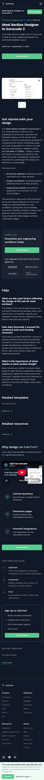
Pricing (26, 747)
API (3, 716)
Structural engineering (12, 20)
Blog (25, 732)
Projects (5, 701)
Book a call (27, 743)
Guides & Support (9, 736)
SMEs (25, 709)
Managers (27, 701)
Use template (35, 12)
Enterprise (27, 705)
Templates (6, 705)
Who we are (28, 728)
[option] (22, 88)
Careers (26, 736)
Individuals (27, 713)
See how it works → (23, 777)
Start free (8, 777)
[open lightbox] (22, 88)
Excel (4, 709)
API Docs (5, 740)
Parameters (6, 697)
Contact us (27, 740)
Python (5, 713)
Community (6, 743)
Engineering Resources (11, 732)
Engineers (27, 697)
